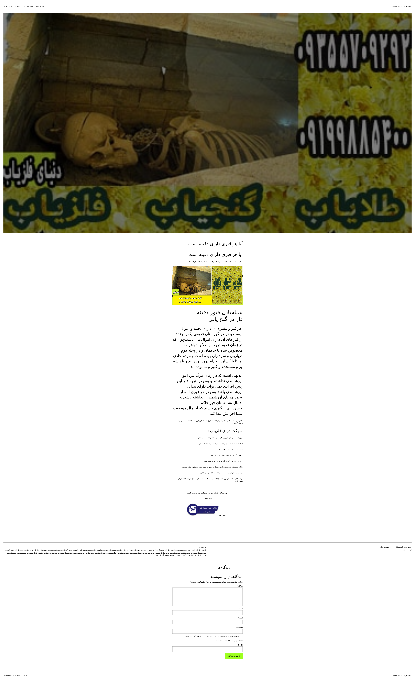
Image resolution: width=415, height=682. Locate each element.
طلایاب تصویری (111, 553)
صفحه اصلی (7, 6)
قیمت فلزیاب (11, 553)
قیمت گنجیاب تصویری (172, 555)
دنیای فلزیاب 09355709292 (402, 6)
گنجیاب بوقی (159, 555)
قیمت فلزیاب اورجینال (198, 555)
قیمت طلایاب (21, 553)
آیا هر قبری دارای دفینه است (146, 550)
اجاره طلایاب (131, 550)
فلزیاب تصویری (32, 553)
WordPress (7, 675)
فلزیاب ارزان (53, 553)
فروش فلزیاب (89, 553)
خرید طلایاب (139, 553)
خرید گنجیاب (121, 553)
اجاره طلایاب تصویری (119, 550)
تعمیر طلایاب (28, 550)
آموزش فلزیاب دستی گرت (166, 550)
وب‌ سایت (239, 627)
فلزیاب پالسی (43, 553)
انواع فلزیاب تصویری (90, 550)
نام (241, 609)
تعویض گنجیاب (149, 553)
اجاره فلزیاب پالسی (104, 550)
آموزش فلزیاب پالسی (198, 550)
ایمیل (240, 618)
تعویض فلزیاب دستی (162, 553)
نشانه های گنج (384, 547)
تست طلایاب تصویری (54, 550)
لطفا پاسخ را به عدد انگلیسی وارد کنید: (229, 641)
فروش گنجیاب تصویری (65, 553)
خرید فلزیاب (130, 553)
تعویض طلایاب (185, 553)
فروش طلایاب (100, 553)
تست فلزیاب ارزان (40, 550)
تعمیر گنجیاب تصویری (198, 553)
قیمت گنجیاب (185, 555)
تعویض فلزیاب (175, 553)
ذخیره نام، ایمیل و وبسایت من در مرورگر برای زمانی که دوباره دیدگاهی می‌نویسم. (212, 636)
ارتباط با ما (40, 6)
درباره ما (18, 6)
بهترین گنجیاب (67, 550)
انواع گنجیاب (77, 550)
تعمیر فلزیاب (28, 6)
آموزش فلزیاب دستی (183, 550)
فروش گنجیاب (79, 553)
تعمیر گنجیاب (9, 550)
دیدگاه (240, 586)
